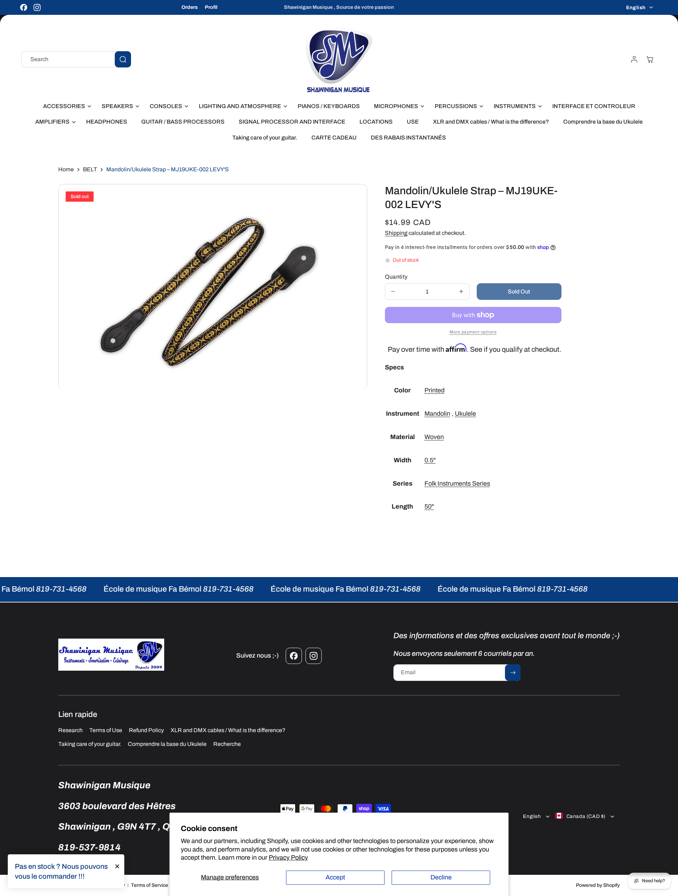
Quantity (396, 277)
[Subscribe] (513, 672)
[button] (65, 106)
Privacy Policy (288, 857)
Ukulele (465, 413)
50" (429, 506)
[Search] (123, 59)
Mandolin (437, 413)
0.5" (430, 460)
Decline (441, 877)
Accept (335, 877)
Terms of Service (149, 885)
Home (66, 169)
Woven (434, 436)
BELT (90, 169)
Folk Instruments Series (457, 483)
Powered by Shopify (598, 885)
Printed (434, 390)
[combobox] (76, 59)
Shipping (396, 233)
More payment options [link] (473, 332)
